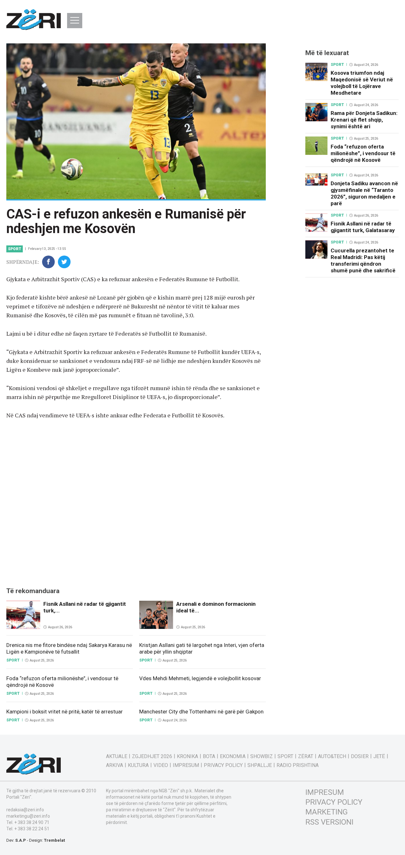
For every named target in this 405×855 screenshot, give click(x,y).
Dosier (360, 756)
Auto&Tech (332, 756)
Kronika (187, 756)
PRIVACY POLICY (333, 802)
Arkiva (114, 765)
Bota (209, 756)
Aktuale (116, 756)
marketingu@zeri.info (28, 816)
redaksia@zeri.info (25, 809)
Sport (14, 249)
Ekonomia (233, 756)
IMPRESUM (324, 792)
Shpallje (259, 765)
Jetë (379, 756)
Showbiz (261, 756)
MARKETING (326, 812)
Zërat (305, 756)
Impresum (186, 765)
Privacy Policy (223, 765)
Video (160, 765)
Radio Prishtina (298, 765)
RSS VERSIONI (329, 822)
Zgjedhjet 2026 (152, 756)
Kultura (138, 765)
